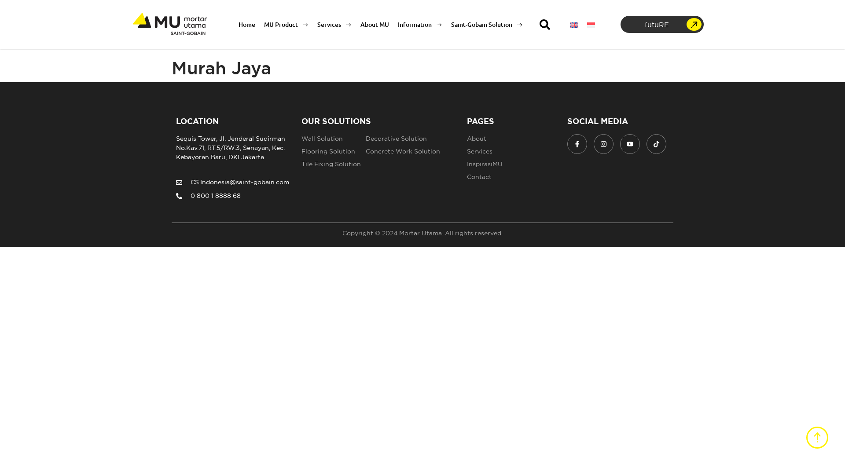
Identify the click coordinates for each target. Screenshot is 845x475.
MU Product (281, 24)
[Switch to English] (574, 24)
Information (415, 24)
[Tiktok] (656, 144)
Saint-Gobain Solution (481, 24)
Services (329, 24)
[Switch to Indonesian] (591, 24)
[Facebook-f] (577, 144)
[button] (545, 24)
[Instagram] (604, 144)
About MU (374, 24)
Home (247, 24)
